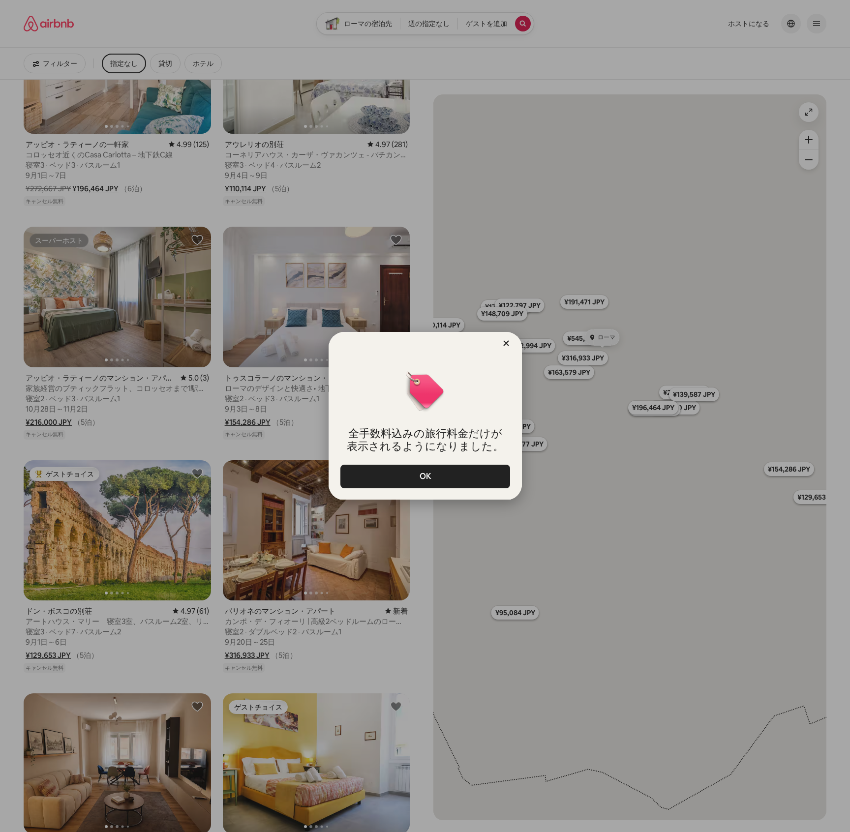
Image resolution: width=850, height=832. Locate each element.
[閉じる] (506, 343)
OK (425, 476)
